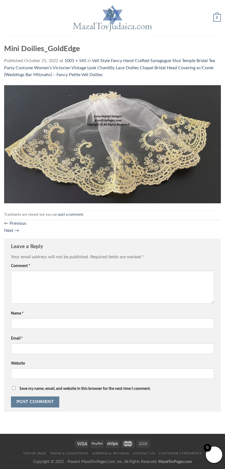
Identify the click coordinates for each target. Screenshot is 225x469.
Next (11, 230)
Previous (15, 223)
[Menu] (7, 17)
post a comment (70, 214)
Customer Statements (180, 453)
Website (18, 363)
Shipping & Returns (110, 453)
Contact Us (144, 453)
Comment (20, 266)
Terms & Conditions (69, 453)
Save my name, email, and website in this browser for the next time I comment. (85, 389)
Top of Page (34, 453)
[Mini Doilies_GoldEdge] (112, 144)
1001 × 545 (75, 61)
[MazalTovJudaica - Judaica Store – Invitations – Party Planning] (112, 18)
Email (17, 338)
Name (17, 313)
